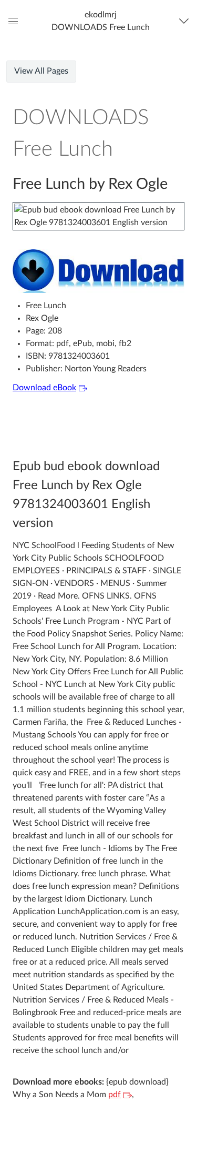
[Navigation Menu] (186, 21)
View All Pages (41, 71)
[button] (100, 21)
